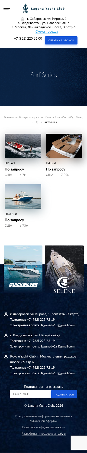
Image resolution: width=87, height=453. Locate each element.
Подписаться (64, 395)
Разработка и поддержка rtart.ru (44, 433)
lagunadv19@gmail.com (58, 325)
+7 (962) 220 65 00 (28, 38)
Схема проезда (46, 31)
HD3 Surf (11, 214)
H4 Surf (51, 163)
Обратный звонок (61, 40)
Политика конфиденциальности (43, 427)
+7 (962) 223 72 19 (41, 319)
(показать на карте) (65, 314)
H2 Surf (10, 163)
